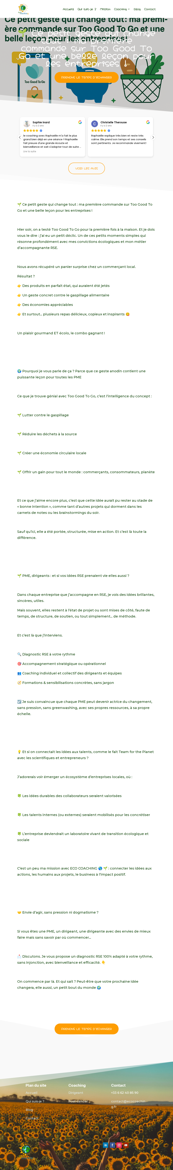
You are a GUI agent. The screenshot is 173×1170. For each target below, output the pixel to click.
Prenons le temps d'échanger (86, 77)
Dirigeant (75, 1093)
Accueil (68, 9)
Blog (137, 9)
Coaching (120, 9)
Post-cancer (78, 1101)
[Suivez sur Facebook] (112, 1145)
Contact (150, 9)
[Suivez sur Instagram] (119, 1145)
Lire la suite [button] (29, 151)
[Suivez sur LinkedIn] (105, 1145)
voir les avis (86, 168)
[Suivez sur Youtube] (126, 1145)
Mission (105, 9)
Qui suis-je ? (87, 9)
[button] (153, 137)
